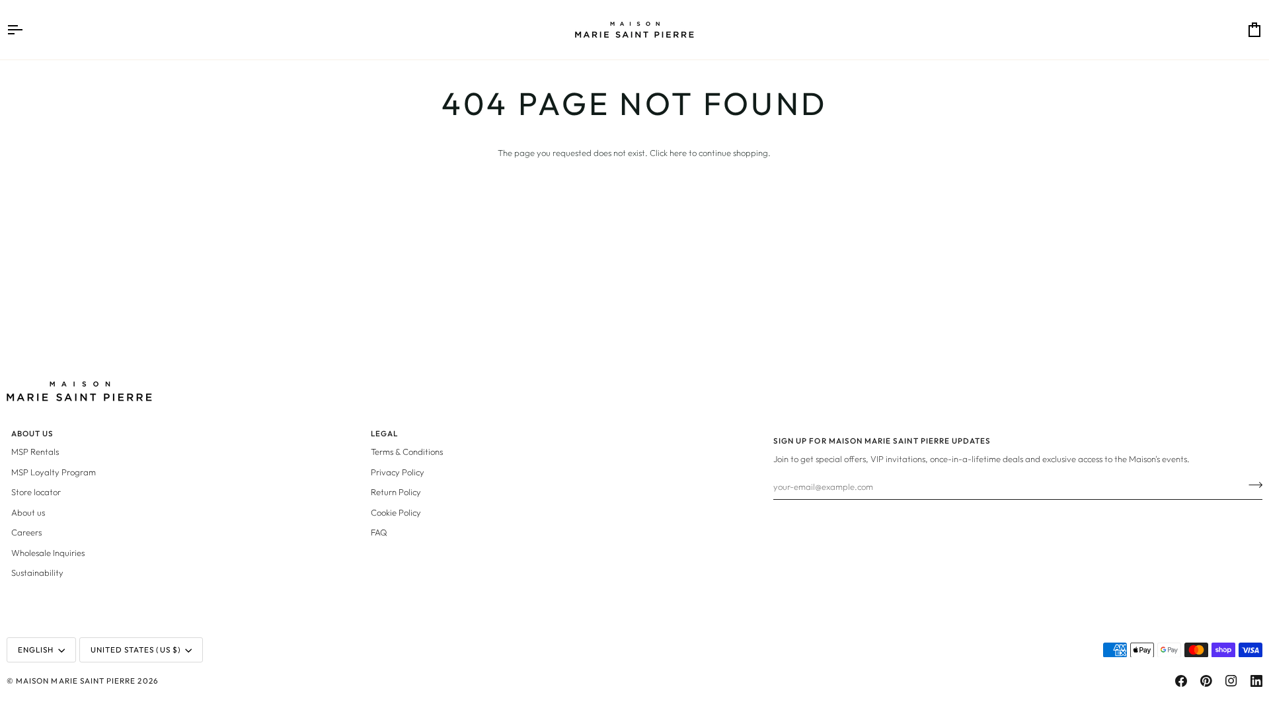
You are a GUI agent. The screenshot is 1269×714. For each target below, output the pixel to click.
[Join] (1251, 484)
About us (28, 512)
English (36, 649)
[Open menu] (26, 30)
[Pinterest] (1206, 681)
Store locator (36, 492)
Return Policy (396, 492)
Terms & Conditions (407, 451)
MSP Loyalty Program (53, 472)
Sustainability (37, 572)
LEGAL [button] (384, 433)
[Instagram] (1231, 681)
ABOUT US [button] (32, 433)
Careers (26, 532)
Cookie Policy (396, 512)
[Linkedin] (1256, 681)
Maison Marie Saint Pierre (75, 681)
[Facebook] (1181, 681)
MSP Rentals (35, 451)
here (678, 152)
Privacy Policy (397, 472)
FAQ (379, 532)
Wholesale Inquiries (48, 552)
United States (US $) (136, 649)
